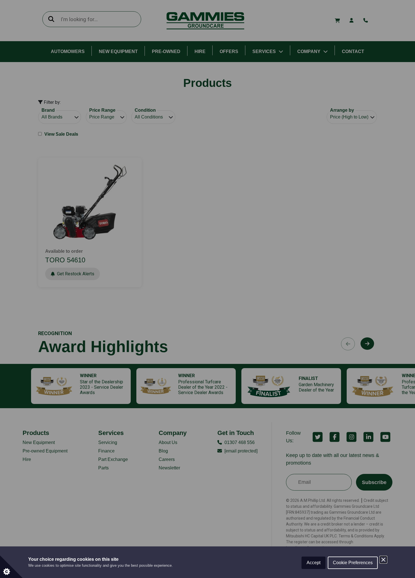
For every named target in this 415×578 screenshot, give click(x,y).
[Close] (383, 559)
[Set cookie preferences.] (11, 566)
